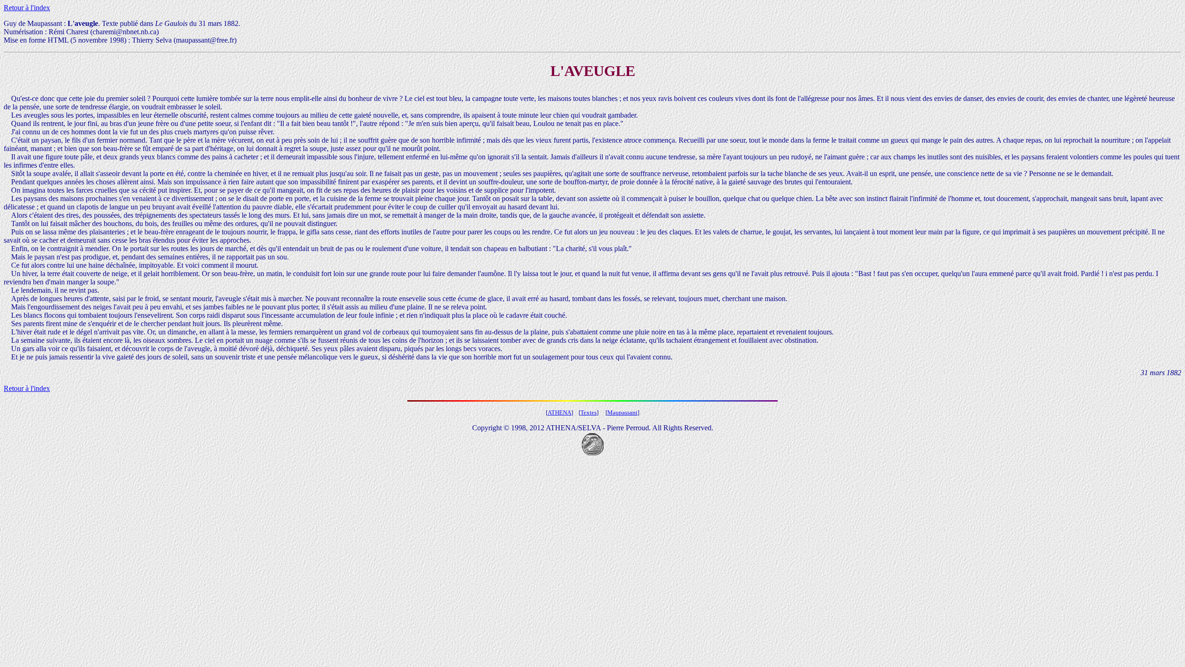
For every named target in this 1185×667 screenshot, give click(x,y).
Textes (588, 412)
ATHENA (559, 412)
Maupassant (622, 412)
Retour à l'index (27, 8)
